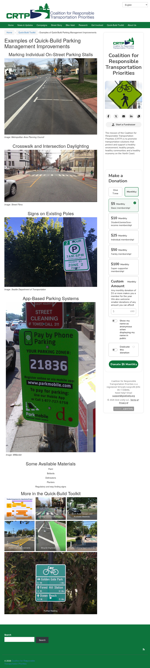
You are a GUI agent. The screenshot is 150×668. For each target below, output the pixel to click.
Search (7, 634)
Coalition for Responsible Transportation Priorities (19, 662)
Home (11, 25)
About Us (132, 25)
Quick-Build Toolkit (115, 25)
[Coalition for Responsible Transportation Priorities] (51, 10)
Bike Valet (70, 25)
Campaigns (42, 25)
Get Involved (97, 25)
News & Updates (25, 25)
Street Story (56, 25)
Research (83, 25)
